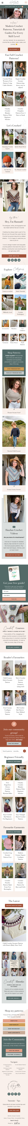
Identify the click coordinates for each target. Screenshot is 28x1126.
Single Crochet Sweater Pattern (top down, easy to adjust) (20, 83)
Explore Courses (13, 647)
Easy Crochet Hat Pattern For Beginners (7, 817)
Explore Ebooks (13, 998)
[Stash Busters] (22, 340)
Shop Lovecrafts (14, 1032)
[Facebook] (9, 260)
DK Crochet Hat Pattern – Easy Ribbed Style (20, 711)
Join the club (14, 1110)
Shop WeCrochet (14, 1028)
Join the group (14, 1050)
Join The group (13, 743)
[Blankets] (14, 325)
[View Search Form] (26, 2)
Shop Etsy (14, 1020)
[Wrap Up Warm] (7, 136)
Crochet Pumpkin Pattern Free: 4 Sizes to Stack (20, 112)
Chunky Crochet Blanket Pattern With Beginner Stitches (7, 114)
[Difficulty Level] (7, 305)
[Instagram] (12, 260)
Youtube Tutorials (14, 1054)
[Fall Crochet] (7, 163)
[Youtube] (19, 260)
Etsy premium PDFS (14, 368)
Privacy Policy (10, 1118)
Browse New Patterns (14, 905)
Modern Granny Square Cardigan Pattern (20, 856)
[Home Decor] (14, 340)
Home (5, 1118)
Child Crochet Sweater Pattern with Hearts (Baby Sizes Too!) (13, 944)
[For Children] (22, 325)
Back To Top (14, 1120)
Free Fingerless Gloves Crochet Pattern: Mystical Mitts (7, 788)
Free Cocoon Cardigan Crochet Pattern (7, 711)
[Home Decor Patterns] (20, 140)
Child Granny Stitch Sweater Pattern (7, 680)
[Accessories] (5, 325)
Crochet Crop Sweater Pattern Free (7, 855)
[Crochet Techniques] (20, 305)
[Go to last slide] (3, 928)
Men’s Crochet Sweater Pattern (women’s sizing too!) (20, 682)
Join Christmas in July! (13, 6)
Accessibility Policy (20, 1118)
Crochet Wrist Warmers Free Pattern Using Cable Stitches (7, 82)
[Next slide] (25, 928)
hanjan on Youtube (13, 555)
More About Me (14, 256)
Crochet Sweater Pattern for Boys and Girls (20, 884)
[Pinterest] (15, 260)
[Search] (24, 751)
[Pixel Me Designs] (17, 1123)
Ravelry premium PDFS (14, 372)
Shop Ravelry (14, 1024)
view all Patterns (14, 761)
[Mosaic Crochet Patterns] (20, 163)
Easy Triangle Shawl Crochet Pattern (20, 817)
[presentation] (7, 68)
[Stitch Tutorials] (20, 283)
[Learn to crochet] (7, 283)
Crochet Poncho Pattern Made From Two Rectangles (7, 885)
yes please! (13, 49)
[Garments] (5, 340)
